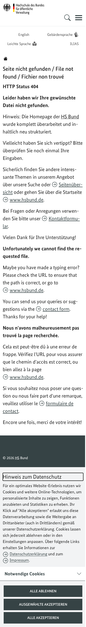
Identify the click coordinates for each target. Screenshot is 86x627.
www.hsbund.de (26, 200)
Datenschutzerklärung (28, 553)
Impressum (19, 560)
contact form (56, 309)
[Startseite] (5, 58)
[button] (41, 591)
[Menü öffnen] (75, 17)
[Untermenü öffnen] (64, 17)
